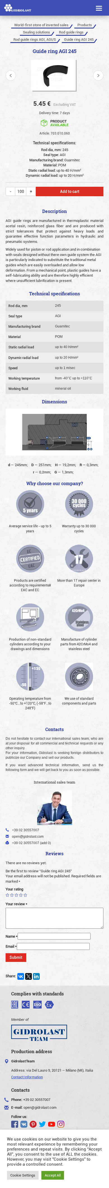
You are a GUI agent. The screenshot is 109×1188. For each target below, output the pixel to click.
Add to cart (69, 191)
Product (59, 123)
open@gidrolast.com (39, 1107)
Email (11, 946)
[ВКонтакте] (20, 976)
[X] (28, 976)
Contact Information (27, 1076)
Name (12, 936)
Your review (16, 903)
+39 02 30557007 (36, 1099)
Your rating (14, 889)
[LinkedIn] (36, 976)
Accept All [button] (53, 1175)
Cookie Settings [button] (22, 1175)
